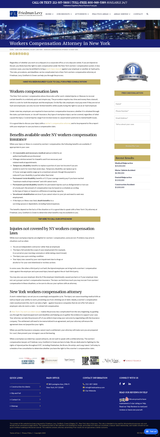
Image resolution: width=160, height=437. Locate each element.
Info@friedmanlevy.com (95, 387)
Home (12, 49)
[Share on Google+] (16, 53)
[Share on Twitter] (14, 53)
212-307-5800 (91, 384)
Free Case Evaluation (132, 93)
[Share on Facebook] (11, 53)
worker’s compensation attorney (58, 123)
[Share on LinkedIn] (19, 53)
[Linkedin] (129, 384)
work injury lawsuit (53, 69)
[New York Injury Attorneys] (26, 14)
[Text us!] (151, 432)
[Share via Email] (28, 53)
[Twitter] (124, 384)
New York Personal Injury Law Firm (29, 49)
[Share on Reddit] (25, 53)
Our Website (90, 391)
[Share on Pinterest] (22, 53)
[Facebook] (120, 384)
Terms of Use (15, 433)
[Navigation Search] (147, 14)
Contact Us (15, 399)
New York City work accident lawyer (26, 311)
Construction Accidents (20, 387)
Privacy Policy (27, 433)
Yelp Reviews (132, 406)
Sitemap (14, 406)
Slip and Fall (16, 393)
